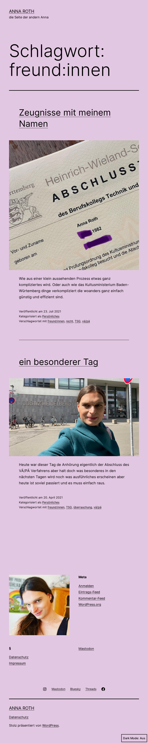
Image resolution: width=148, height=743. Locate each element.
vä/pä (86, 321)
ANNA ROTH (21, 11)
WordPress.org (90, 604)
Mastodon (86, 649)
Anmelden (86, 586)
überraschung (82, 507)
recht (69, 321)
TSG (77, 321)
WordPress (50, 725)
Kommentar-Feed (92, 598)
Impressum (17, 663)
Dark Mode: (131, 738)
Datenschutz (19, 657)
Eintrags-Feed (89, 592)
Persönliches (50, 316)
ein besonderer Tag (58, 361)
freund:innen (56, 321)
